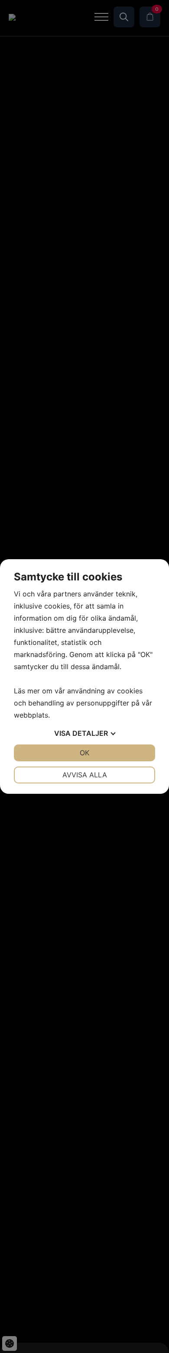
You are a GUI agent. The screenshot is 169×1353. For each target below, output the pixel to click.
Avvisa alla (84, 774)
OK (84, 752)
